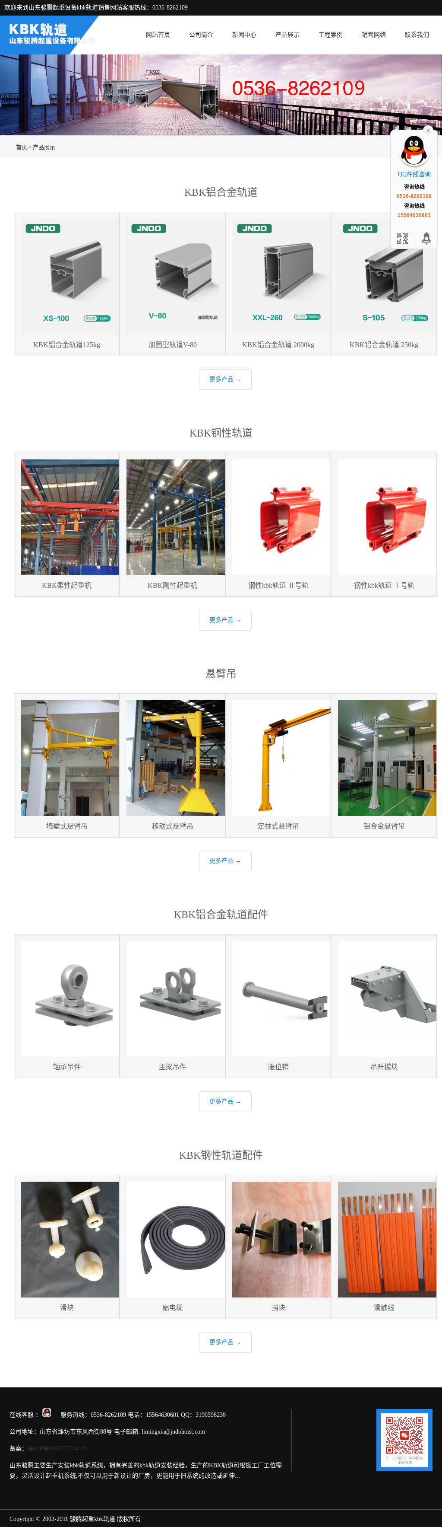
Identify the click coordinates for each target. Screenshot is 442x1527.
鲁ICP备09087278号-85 (58, 1448)
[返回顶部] (427, 238)
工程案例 (331, 35)
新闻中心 (244, 35)
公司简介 (201, 35)
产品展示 (287, 35)
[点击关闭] (428, 129)
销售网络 (374, 35)
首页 (21, 147)
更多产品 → (225, 379)
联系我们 (417, 35)
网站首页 (158, 35)
